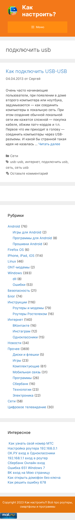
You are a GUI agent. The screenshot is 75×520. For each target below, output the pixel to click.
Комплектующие (26, 366)
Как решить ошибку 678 (27, 482)
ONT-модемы (19, 267)
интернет (32, 162)
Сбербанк (20, 384)
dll (14, 279)
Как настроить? (39, 11)
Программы (22, 378)
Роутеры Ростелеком (30, 314)
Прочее (14, 349)
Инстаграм (21, 331)
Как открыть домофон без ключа (34, 478)
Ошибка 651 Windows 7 (26, 468)
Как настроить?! (36, 502)
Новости (14, 343)
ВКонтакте (21, 325)
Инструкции (17, 302)
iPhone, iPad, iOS (21, 256)
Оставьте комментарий (29, 173)
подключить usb (55, 162)
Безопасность (19, 290)
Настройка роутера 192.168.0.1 (32, 448)
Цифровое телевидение (27, 407)
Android (14, 226)
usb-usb (16, 162)
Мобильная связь (27, 372)
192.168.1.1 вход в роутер (28, 458)
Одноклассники (25, 337)
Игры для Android (27, 232)
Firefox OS (16, 250)
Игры (17, 360)
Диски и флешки (26, 354)
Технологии (22, 389)
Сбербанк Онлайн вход (26, 463)
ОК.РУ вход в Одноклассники (31, 453)
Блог (11, 296)
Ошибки (19, 285)
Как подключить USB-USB (36, 71)
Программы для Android (32, 238)
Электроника (23, 395)
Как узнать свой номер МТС (30, 443)
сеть (9, 167)
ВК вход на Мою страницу (29, 473)
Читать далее (49, 144)
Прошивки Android (27, 244)
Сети (14, 156)
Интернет (15, 320)
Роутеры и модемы (28, 308)
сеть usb (22, 167)
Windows (15, 273)
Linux (12, 261)
